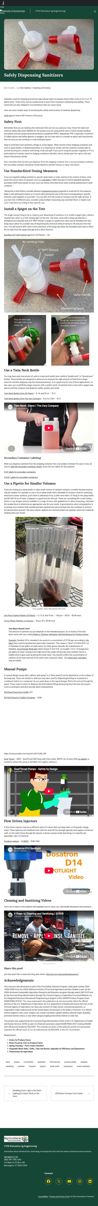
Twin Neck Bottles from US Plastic (19, 393)
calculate (46, 180)
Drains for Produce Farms (20, 1040)
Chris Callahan (25, 88)
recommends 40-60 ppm (27, 649)
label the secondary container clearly (26, 467)
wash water (54, 1066)
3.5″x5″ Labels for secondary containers (21, 477)
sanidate (84, 1062)
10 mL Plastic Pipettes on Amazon (18, 621)
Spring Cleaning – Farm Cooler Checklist (26, 1046)
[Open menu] (95, 11)
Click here (8, 115)
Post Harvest (55, 1062)
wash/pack (68, 1066)
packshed (41, 1062)
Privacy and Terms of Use (59, 1197)
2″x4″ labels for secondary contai (18, 472)
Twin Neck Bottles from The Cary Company (22, 399)
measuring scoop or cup (52, 191)
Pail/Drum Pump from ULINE (16, 692)
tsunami (32, 1066)
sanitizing (10, 1066)
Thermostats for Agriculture (21, 1051)
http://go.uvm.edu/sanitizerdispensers (62, 974)
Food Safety (28, 1062)
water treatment (83, 1066)
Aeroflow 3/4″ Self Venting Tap (17, 235)
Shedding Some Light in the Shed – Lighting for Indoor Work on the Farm (27, 1093)
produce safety (70, 1062)
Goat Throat (9, 759)
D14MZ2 (25, 841)
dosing (16, 1062)
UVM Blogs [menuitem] (3, 3)
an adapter (82, 759)
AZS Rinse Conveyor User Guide (68, 1093)
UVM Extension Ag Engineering (50, 11)
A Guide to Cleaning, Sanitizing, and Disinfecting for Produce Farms (59, 634)
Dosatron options (11, 841)
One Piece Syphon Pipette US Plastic (19, 615)
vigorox (43, 1066)
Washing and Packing (41, 88)
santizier (21, 1066)
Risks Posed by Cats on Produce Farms (26, 1043)
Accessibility (43, 1197)
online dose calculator (77, 658)
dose (8, 1062)
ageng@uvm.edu (11, 1157)
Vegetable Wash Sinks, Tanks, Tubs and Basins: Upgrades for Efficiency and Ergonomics (47, 1049)
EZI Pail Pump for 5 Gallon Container (19, 698)
